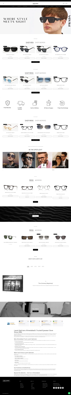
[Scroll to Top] (69, 391)
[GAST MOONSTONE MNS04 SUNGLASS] (10, 80)
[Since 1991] (60, 388)
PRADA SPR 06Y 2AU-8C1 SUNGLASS (27, 242)
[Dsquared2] (44, 160)
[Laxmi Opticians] (35, 4)
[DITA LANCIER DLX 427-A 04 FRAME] (60, 49)
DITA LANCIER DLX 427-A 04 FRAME (60, 54)
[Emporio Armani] (60, 160)
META (13, 6)
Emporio (54, 169)
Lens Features (22, 387)
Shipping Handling (45, 383)
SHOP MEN (19, 6)
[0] (67, 3)
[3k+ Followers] (58, 388)
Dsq (36, 169)
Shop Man (21, 383)
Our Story (32, 383)
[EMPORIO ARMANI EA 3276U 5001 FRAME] (27, 127)
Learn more (35, 311)
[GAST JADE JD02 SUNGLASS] (10, 127)
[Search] (4, 3)
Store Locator (33, 388)
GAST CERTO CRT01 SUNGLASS (43, 54)
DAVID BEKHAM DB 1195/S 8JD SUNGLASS (44, 132)
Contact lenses (22, 386)
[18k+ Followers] (56, 388)
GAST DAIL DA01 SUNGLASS (27, 54)
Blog (31, 386)
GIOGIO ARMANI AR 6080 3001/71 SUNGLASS (10, 242)
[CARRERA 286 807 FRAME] (60, 80)
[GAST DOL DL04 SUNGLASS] (44, 80)
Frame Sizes (32, 387)
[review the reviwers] (39, 321)
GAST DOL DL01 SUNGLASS (10, 54)
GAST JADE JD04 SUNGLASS (27, 85)
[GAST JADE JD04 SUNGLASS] (27, 80)
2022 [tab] (39, 266)
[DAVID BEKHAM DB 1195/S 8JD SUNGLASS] (44, 127)
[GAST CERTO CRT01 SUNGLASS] (44, 49)
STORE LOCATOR (58, 6)
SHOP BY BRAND (40, 6)
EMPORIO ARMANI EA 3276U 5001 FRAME (27, 132)
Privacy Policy (44, 387)
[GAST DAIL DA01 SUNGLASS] (27, 49)
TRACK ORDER (46, 6)
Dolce (20, 169)
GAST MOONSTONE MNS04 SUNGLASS (10, 85)
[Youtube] (63, 388)
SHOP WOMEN (25, 6)
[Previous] (27, 0)
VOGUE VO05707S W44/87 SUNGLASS (60, 242)
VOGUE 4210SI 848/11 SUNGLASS (44, 242)
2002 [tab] (32, 266)
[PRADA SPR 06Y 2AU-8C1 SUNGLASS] (27, 237)
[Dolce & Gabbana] (27, 160)
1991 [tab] (28, 266)
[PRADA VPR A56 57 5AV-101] (44, 187)
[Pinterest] (54, 388)
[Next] (44, 0)
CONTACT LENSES (32, 6)
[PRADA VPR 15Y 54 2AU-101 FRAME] (27, 187)
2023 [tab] (43, 266)
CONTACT (52, 6)
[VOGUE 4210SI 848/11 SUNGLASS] (44, 237)
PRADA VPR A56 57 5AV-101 (44, 193)
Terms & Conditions (45, 386)
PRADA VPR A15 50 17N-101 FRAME (10, 192)
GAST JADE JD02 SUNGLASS (10, 132)
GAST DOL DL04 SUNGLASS (44, 85)
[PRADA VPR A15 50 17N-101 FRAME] (10, 187)
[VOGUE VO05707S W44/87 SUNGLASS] (60, 237)
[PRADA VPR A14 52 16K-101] (60, 188)
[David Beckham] (11, 160)
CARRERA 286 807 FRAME (60, 85)
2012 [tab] (35, 266)
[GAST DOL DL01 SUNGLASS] (10, 49)
